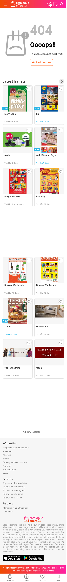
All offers (7, 455)
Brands (6, 458)
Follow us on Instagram (14, 490)
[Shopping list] (55, 4)
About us (7, 466)
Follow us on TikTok (12, 497)
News (5, 473)
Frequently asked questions (16, 447)
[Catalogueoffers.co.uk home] (20, 4)
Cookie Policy (48, 571)
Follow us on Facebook (14, 486)
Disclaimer (52, 568)
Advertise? (8, 451)
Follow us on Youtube (13, 494)
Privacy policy (34, 571)
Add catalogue (9, 469)
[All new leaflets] (61, 81)
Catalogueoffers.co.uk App (15, 462)
